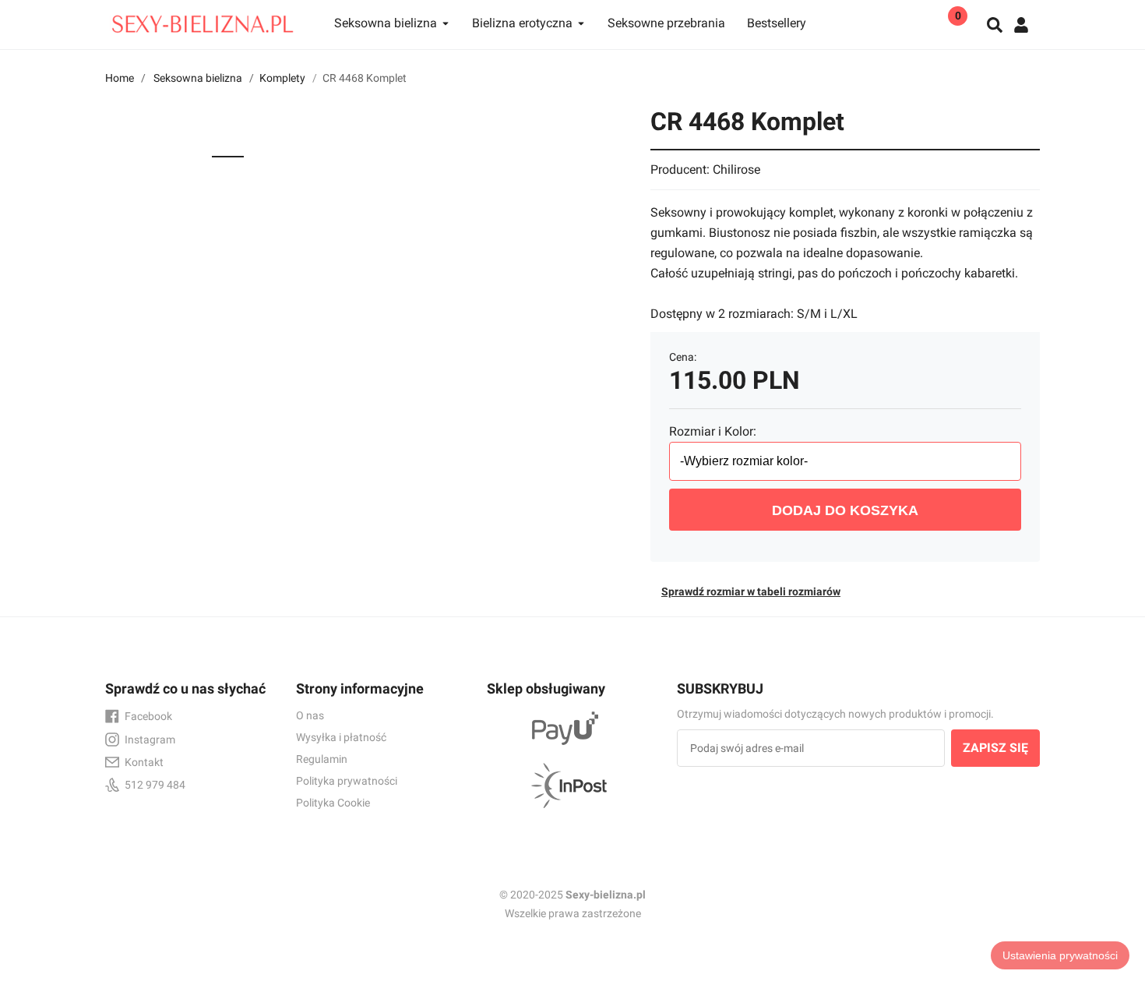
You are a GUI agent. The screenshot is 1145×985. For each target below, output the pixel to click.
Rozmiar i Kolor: (712, 431)
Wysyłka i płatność (341, 737)
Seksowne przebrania (666, 23)
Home (119, 78)
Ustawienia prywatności (1060, 955)
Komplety (282, 78)
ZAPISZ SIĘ (995, 747)
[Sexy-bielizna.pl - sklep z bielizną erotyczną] (202, 20)
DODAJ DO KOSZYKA (845, 510)
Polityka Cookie (333, 802)
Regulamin (321, 759)
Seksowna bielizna (198, 78)
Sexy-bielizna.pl (605, 894)
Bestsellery (776, 23)
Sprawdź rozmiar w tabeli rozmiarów (750, 591)
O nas (310, 715)
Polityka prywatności (346, 781)
